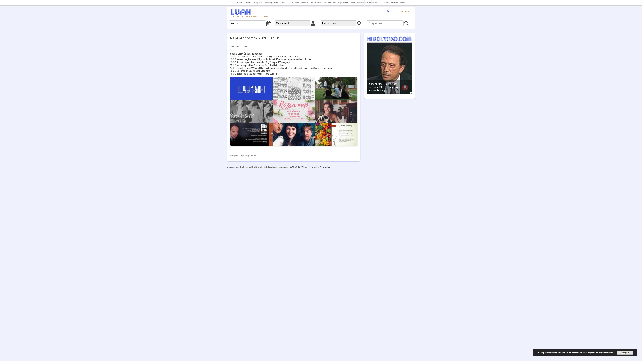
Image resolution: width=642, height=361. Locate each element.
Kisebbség (286, 3)
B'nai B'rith (384, 3)
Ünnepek (360, 3)
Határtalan (394, 3)
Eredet (352, 3)
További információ (604, 352)
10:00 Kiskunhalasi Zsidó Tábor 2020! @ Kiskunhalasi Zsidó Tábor (264, 56)
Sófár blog (268, 3)
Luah (305, 167)
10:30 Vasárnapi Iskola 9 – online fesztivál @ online (257, 65)
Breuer (368, 3)
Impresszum (233, 167)
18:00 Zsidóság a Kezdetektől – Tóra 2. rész (253, 73)
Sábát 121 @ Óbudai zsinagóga (246, 53)
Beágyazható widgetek (251, 167)
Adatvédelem (270, 167)
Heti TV (375, 3)
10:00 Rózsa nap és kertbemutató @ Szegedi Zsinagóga (260, 62)
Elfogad (625, 352)
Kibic (311, 3)
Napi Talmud (343, 3)
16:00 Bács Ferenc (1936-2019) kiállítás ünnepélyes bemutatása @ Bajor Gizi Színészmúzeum (281, 68)
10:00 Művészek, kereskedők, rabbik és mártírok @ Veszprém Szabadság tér (270, 59)
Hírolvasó (240, 3)
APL (334, 3)
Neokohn (295, 3)
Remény (318, 3)
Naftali (402, 3)
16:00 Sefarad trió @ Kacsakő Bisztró (250, 71)
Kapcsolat (283, 167)
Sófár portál (257, 3)
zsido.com (327, 3)
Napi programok (248, 155)
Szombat (304, 3)
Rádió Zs (277, 3)
